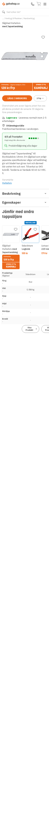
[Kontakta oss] (32, 4)
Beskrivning (11, 193)
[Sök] (3, 12)
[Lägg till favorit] (43, 37)
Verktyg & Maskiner (13, 18)
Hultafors (7, 183)
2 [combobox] (39, 98)
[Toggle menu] (45, 4)
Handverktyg (29, 18)
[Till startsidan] (11, 4)
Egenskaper (11, 202)
